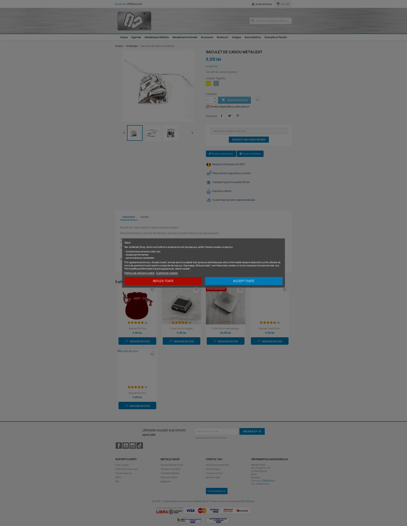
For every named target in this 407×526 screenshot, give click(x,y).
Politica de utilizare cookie (139, 273)
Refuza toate (163, 281)
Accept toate (243, 281)
